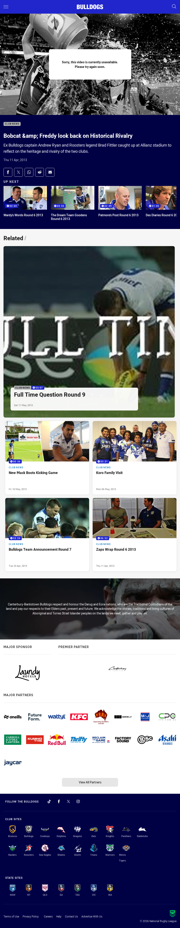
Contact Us (71, 916)
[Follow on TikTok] (49, 801)
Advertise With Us (91, 916)
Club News (12, 124)
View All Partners (90, 782)
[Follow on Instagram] (78, 801)
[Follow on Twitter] (68, 801)
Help (58, 916)
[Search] (174, 6)
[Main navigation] (6, 6)
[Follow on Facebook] (59, 801)
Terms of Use (11, 916)
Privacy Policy (31, 916)
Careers (48, 916)
